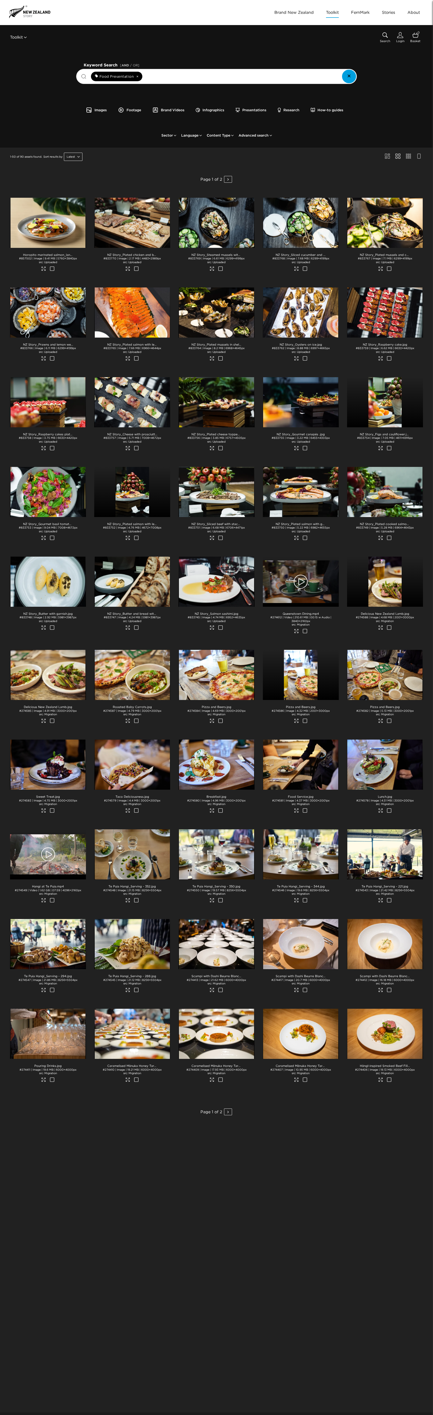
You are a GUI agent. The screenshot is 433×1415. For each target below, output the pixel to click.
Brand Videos (172, 110)
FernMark (360, 12)
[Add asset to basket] (52, 269)
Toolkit (332, 12)
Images (100, 110)
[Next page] (228, 179)
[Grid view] (398, 156)
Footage (134, 110)
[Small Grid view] (408, 156)
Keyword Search (111, 64)
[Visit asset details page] (44, 269)
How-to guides (330, 110)
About (413, 12)
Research (291, 110)
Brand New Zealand (294, 12)
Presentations (254, 110)
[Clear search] (349, 76)
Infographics (213, 110)
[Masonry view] (387, 156)
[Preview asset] (48, 223)
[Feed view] (419, 156)
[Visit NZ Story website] (30, 12)
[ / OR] (129, 65)
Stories (388, 12)
